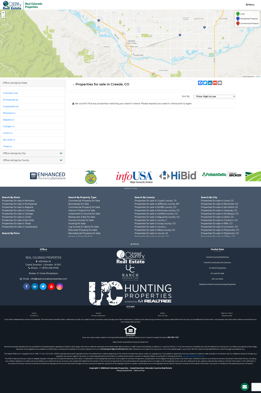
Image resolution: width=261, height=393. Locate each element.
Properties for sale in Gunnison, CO (219, 226)
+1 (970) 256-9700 (49, 268)
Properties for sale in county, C (151, 220)
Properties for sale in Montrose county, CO (157, 210)
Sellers (162, 313)
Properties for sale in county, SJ (151, 233)
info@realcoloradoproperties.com (49, 278)
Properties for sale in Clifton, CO (218, 236)
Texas (7, 146)
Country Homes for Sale (81, 220)
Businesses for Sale (78, 203)
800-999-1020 (173, 337)
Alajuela (8, 119)
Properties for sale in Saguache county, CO (157, 217)
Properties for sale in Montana (18, 200)
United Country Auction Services (217, 263)
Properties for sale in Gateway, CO (219, 210)
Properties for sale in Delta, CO (217, 217)
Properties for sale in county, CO (152, 236)
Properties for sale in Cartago (17, 213)
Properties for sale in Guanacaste (19, 226)
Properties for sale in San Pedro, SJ (219, 207)
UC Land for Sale (217, 273)
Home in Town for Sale (80, 236)
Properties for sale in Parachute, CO (220, 233)
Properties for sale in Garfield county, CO (156, 213)
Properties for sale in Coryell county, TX (156, 200)
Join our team (217, 279)
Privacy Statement (98, 316)
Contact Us (34, 316)
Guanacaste (10, 106)
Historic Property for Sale (81, 210)
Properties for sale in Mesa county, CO (155, 230)
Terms (258, 76)
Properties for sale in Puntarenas (19, 203)
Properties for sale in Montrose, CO (219, 203)
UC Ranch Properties (217, 268)
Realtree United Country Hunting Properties (217, 284)
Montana (9, 113)
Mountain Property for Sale (82, 230)
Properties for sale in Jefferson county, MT (157, 203)
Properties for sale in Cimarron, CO (219, 220)
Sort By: (186, 96)
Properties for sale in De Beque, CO (220, 213)
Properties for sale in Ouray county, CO (155, 223)
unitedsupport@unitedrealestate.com (116, 349)
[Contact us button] (245, 387)
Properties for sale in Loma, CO (217, 200)
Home (34, 313)
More (136, 244)
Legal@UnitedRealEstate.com (194, 356)
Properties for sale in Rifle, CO (217, 223)
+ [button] (3, 12)
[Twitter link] (43, 286)
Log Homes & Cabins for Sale (83, 226)
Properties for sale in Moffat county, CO (155, 207)
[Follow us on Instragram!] (59, 286)
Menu (251, 4)
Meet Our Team (227, 313)
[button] (32, 153)
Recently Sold (227, 316)
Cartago (8, 126)
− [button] (3, 16)
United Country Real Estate (217, 257)
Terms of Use (162, 316)
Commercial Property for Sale (84, 200)
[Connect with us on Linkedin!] (34, 286)
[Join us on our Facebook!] (26, 286)
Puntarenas (10, 99)
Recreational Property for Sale (84, 233)
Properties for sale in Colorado (18, 210)
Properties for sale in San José (18, 220)
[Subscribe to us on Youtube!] (51, 286)
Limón (7, 133)
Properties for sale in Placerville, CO (220, 230)
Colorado (10, 93)
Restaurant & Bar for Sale (81, 217)
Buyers (98, 313)
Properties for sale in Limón (16, 217)
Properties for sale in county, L (151, 226)
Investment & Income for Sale (84, 213)
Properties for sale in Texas (16, 223)
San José (9, 139)
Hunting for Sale (77, 223)
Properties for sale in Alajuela (17, 207)
